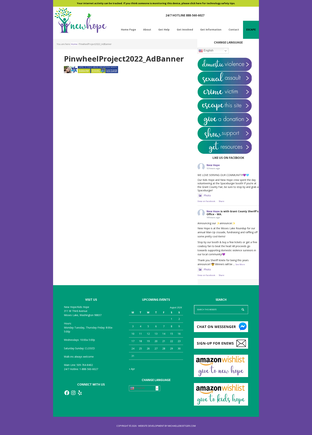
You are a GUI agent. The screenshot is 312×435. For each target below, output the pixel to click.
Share (221, 201)
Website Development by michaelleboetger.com (167, 425)
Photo (207, 195)
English (208, 50)
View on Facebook (206, 201)
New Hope (213, 165)
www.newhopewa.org (80, 20)
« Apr (132, 369)
